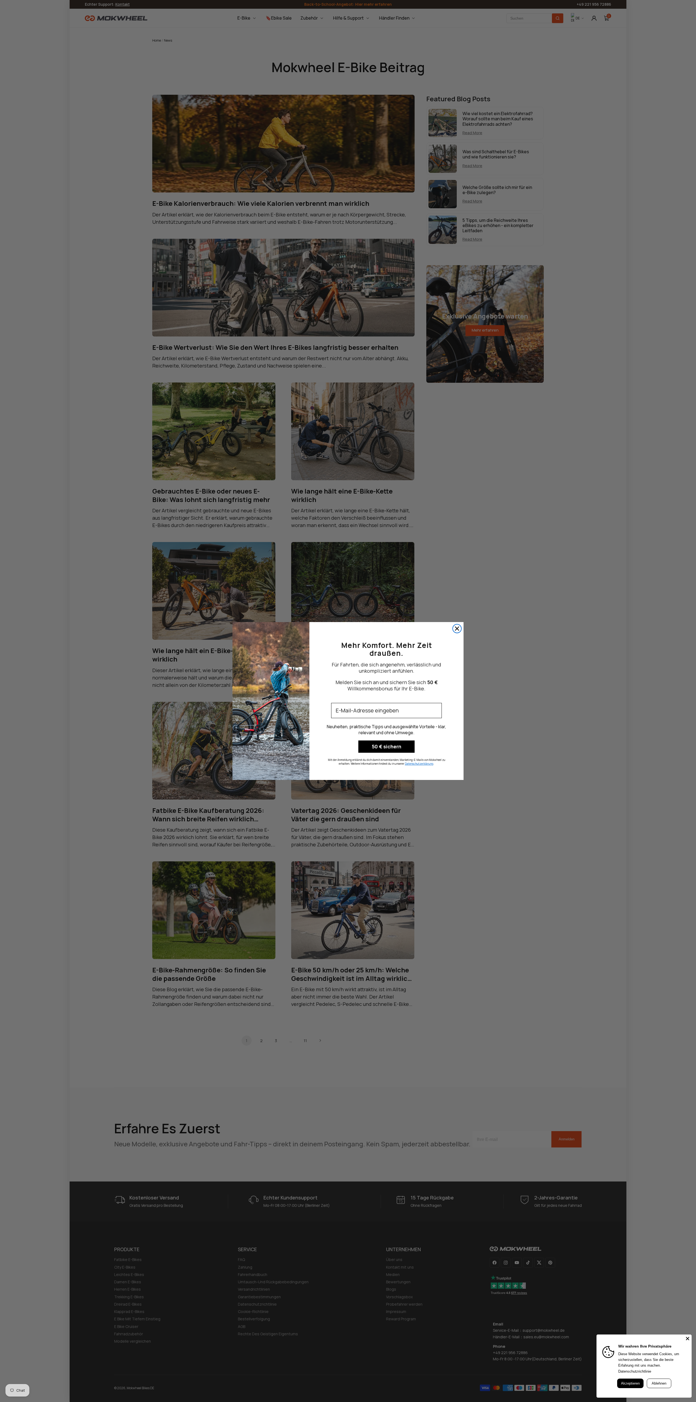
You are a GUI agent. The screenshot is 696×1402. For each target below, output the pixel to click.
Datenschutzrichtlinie (634, 1371)
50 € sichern (386, 746)
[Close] (687, 1338)
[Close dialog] (457, 628)
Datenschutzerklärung (419, 764)
